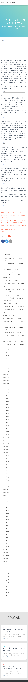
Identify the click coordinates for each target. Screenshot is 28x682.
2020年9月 (6, 552)
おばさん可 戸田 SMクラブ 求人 (11, 303)
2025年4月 (6, 386)
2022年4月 (6, 495)
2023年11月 (6, 437)
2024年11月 (6, 401)
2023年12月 (6, 434)
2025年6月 (6, 380)
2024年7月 (6, 413)
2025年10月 (6, 368)
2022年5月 (6, 492)
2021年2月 (6, 537)
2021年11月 (6, 510)
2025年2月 (6, 392)
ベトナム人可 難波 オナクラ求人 (12, 318)
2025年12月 (6, 362)
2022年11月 (6, 474)
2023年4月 (6, 459)
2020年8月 (6, 555)
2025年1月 (6, 395)
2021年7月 (6, 522)
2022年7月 (6, 486)
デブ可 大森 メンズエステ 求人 (11, 295)
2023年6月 (6, 453)
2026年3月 (6, 353)
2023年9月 (6, 443)
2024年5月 (6, 419)
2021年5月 (6, 528)
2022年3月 (6, 498)
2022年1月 (6, 504)
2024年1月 (6, 431)
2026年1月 (6, 359)
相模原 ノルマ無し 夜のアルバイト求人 (11, 212)
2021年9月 (6, 516)
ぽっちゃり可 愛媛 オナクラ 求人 (12, 315)
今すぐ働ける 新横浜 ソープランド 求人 (13, 341)
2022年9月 (6, 480)
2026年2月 (6, 356)
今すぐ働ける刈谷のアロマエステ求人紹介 (14, 306)
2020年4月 (6, 568)
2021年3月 (6, 534)
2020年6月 (6, 561)
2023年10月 (6, 440)
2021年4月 (6, 531)
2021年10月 (6, 513)
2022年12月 (6, 471)
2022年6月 (6, 489)
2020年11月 (6, 546)
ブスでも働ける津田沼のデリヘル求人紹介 (14, 344)
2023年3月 (6, 462)
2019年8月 (6, 592)
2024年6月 (6, 416)
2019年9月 (6, 589)
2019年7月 (6, 595)
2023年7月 (6, 449)
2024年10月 (7, 404)
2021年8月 (6, 519)
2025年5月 (6, 383)
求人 (9, 236)
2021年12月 (6, 507)
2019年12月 (6, 580)
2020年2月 (6, 574)
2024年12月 (6, 398)
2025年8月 (6, 374)
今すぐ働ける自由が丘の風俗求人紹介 (13, 332)
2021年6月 (6, 525)
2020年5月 (6, 565)
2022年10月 (6, 477)
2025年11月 (6, 365)
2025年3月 (6, 389)
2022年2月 (6, 501)
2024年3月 (6, 425)
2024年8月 (6, 410)
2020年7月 (6, 558)
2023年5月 (6, 456)
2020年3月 (6, 571)
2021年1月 (6, 540)
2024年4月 (6, 422)
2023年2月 (6, 465)
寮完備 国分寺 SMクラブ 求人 (11, 280)
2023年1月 (6, 468)
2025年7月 (6, 377)
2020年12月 (6, 543)
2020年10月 (7, 549)
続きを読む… (6, 638)
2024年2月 (6, 428)
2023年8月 (6, 446)
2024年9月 (6, 407)
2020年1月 (6, 577)
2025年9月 (6, 371)
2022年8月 (6, 483)
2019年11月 (6, 583)
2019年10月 (6, 586)
